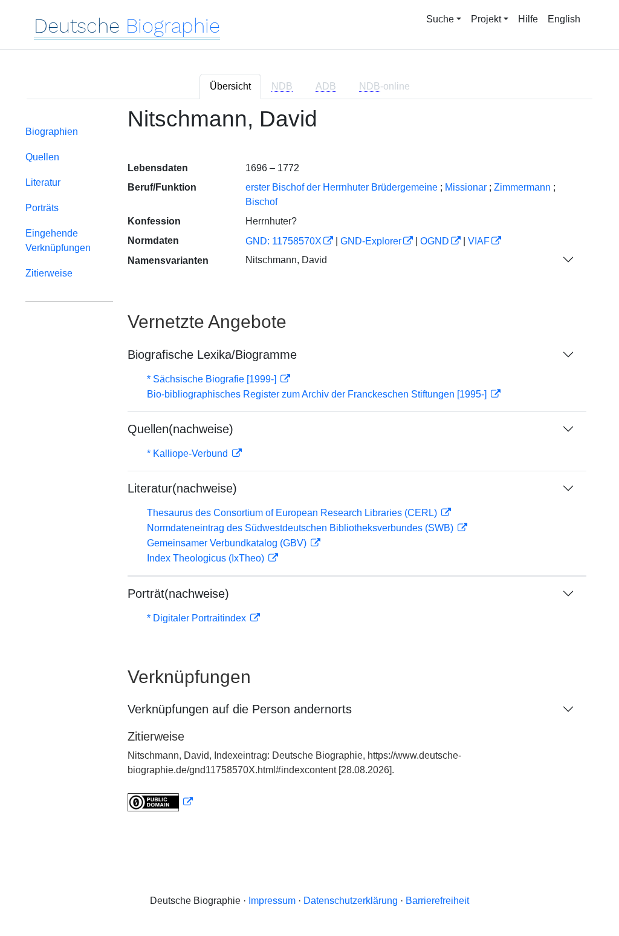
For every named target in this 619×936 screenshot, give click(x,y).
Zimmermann (522, 187)
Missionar (466, 187)
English (564, 19)
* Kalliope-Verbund (188, 453)
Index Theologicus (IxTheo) (207, 558)
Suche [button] (440, 19)
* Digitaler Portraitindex (197, 618)
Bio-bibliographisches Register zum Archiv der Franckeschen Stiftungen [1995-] (318, 394)
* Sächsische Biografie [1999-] (213, 379)
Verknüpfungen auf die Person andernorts (240, 709)
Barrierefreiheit (437, 900)
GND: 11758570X (283, 241)
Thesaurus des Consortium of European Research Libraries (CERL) (293, 513)
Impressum (272, 900)
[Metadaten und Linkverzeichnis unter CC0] (160, 802)
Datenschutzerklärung (350, 900)
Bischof (261, 202)
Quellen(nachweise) (180, 429)
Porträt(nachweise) (178, 593)
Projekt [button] (486, 19)
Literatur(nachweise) (182, 488)
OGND (434, 241)
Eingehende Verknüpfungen (58, 240)
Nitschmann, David (286, 260)
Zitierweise (49, 273)
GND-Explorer (370, 241)
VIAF (479, 241)
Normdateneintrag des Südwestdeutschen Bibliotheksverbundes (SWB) (301, 528)
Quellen (42, 157)
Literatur (42, 182)
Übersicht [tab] (230, 86)
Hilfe (528, 19)
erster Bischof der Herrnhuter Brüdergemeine (341, 187)
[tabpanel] (309, 466)
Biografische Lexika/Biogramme (212, 354)
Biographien (51, 131)
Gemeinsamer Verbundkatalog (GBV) (228, 543)
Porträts (42, 208)
